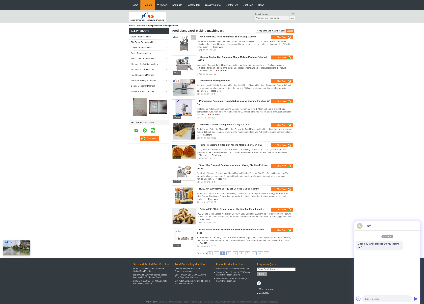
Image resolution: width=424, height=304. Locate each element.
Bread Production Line (141, 37)
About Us (177, 4)
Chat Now (248, 5)
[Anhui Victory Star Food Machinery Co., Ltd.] (147, 16)
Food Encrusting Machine (142, 75)
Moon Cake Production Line (143, 58)
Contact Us (232, 4)
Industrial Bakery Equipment (143, 80)
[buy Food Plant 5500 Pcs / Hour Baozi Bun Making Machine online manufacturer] (184, 43)
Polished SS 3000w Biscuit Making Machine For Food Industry (232, 209)
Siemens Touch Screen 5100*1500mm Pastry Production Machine (233, 273)
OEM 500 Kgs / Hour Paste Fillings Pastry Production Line (231, 279)
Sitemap (269, 289)
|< (210, 253)
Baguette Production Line (142, 91)
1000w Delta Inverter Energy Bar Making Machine (224, 124)
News (261, 4)
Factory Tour (193, 4)
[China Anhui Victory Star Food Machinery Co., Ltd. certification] (140, 107)
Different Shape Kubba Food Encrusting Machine (187, 270)
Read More (218, 47)
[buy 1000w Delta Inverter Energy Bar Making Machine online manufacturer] (183, 131)
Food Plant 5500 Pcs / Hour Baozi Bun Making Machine (228, 36)
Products (148, 4)
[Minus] (416, 226)
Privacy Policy (151, 302)
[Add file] (358, 298)
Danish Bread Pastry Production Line (232, 269)
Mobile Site (264, 293)
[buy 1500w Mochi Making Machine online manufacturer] (183, 87)
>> (260, 253)
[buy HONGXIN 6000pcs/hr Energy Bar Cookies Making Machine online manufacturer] (183, 195)
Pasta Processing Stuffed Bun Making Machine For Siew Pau (231, 145)
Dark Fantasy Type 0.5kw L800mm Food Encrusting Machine (190, 276)
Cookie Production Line (141, 48)
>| (266, 253)
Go (292, 18)
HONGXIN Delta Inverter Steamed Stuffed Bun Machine (148, 270)
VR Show (162, 4)
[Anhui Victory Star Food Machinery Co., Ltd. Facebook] (259, 283)
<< (216, 253)
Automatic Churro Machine (143, 69)
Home (135, 4)
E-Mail (260, 289)
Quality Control (213, 4)
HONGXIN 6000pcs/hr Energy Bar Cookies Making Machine (229, 189)
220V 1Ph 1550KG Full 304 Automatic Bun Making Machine (150, 282)
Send (261, 274)
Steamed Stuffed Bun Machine (144, 64)
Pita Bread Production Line (143, 42)
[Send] (415, 298)
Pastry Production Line (141, 53)
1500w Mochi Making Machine (214, 80)
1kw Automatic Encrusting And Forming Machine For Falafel (192, 282)
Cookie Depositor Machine (143, 86)
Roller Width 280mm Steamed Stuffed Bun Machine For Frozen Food (150, 276)
